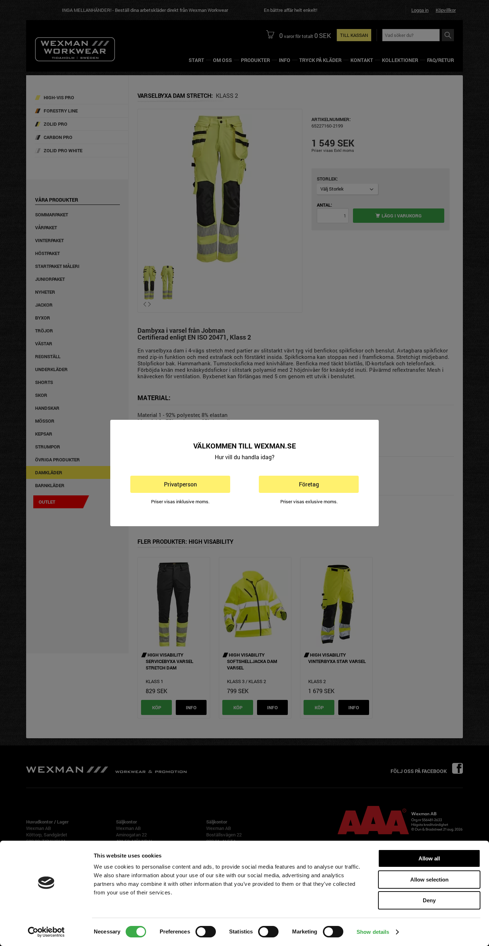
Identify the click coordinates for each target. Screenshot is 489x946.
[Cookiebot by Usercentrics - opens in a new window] (46, 932)
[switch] (205, 931)
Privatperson (180, 484)
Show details (373, 932)
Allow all (429, 858)
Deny (429, 900)
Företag (309, 484)
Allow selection (429, 880)
